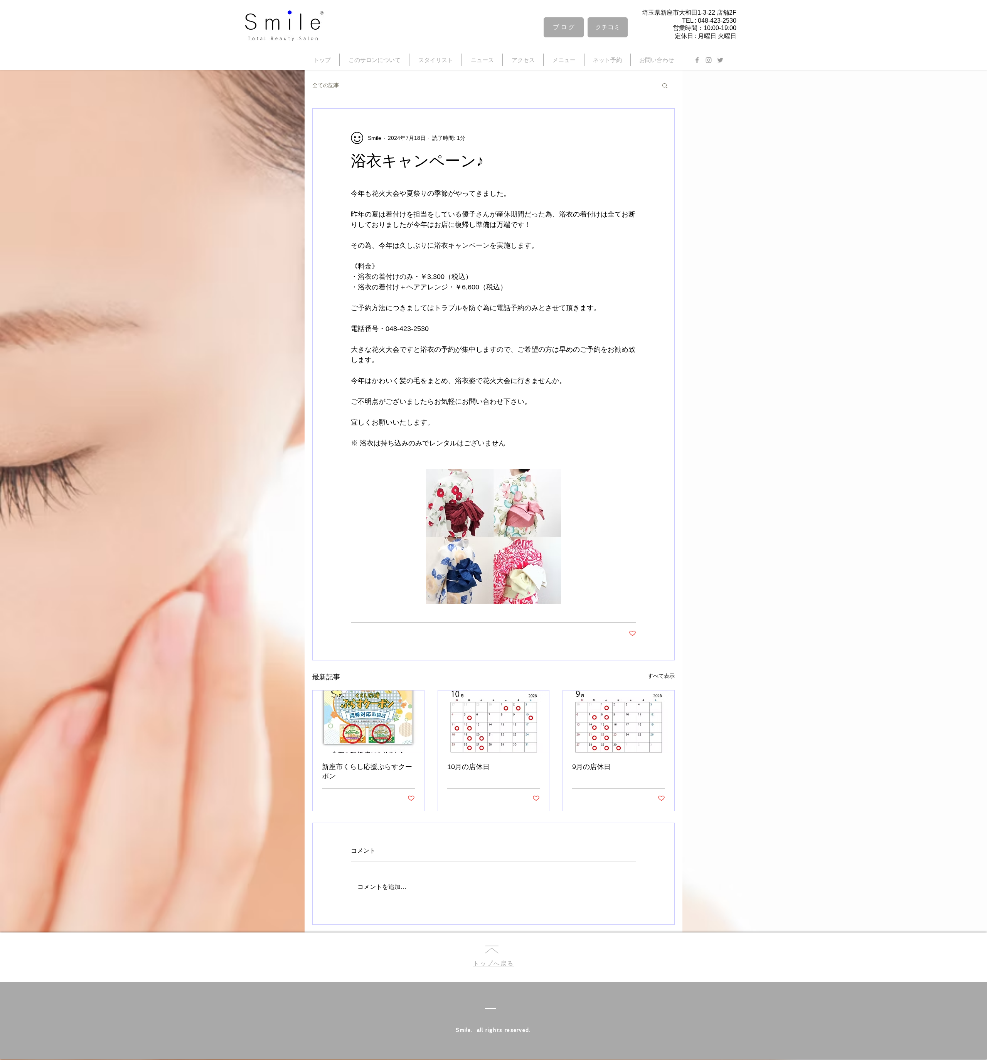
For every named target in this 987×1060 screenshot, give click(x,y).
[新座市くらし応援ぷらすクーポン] (368, 721)
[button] (665, 85)
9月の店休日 (591, 767)
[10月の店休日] (493, 721)
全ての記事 (325, 85)
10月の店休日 (468, 767)
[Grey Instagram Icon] (708, 60)
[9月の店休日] (618, 721)
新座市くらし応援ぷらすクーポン (367, 771)
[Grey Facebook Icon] (697, 60)
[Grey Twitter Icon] (720, 60)
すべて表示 (661, 676)
